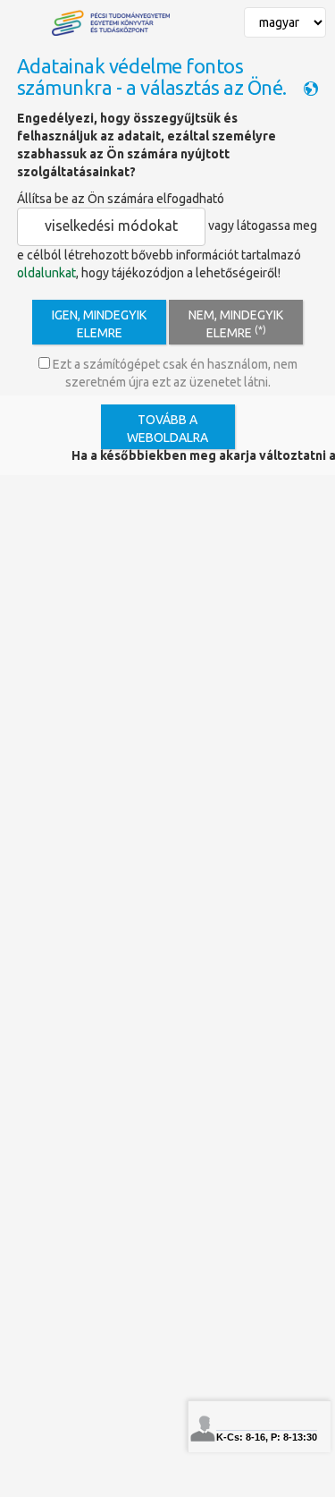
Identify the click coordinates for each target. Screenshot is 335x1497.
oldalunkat (46, 273)
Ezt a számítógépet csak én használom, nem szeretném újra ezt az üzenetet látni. (173, 373)
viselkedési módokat (111, 225)
